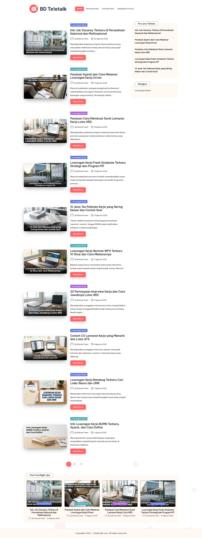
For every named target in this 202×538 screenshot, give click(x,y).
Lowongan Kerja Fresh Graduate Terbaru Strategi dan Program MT (98, 164)
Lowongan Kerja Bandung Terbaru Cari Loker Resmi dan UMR (96, 381)
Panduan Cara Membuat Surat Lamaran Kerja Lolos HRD (97, 120)
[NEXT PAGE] (81, 464)
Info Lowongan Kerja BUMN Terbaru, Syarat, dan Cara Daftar (94, 425)
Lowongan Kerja (78, 25)
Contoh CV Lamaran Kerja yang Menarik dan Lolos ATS (97, 337)
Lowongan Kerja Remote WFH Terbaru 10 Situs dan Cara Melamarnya (96, 252)
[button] (81, 464)
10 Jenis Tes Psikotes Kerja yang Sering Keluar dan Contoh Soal (96, 208)
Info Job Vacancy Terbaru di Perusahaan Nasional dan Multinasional (97, 31)
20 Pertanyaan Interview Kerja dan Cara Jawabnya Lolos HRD (97, 293)
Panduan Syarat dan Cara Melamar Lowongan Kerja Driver (94, 76)
